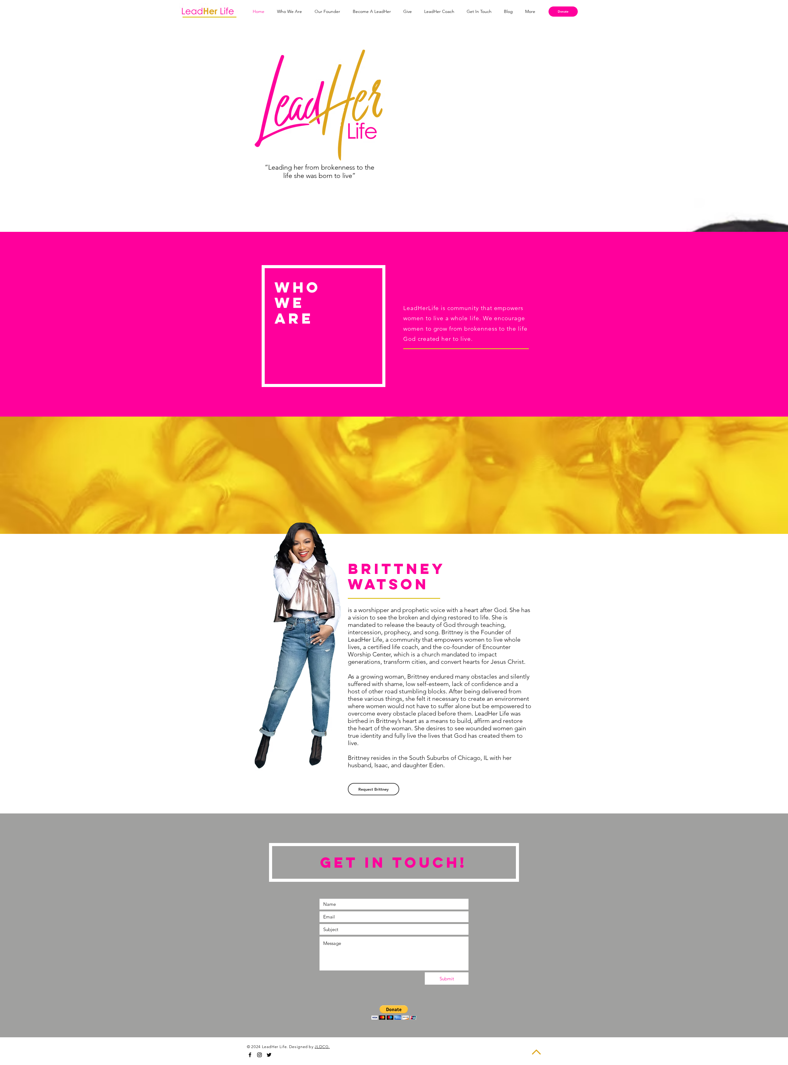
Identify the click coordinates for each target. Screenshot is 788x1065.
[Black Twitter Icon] (269, 1055)
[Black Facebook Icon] (250, 1055)
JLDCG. (322, 1046)
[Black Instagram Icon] (259, 1055)
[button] (393, 1012)
